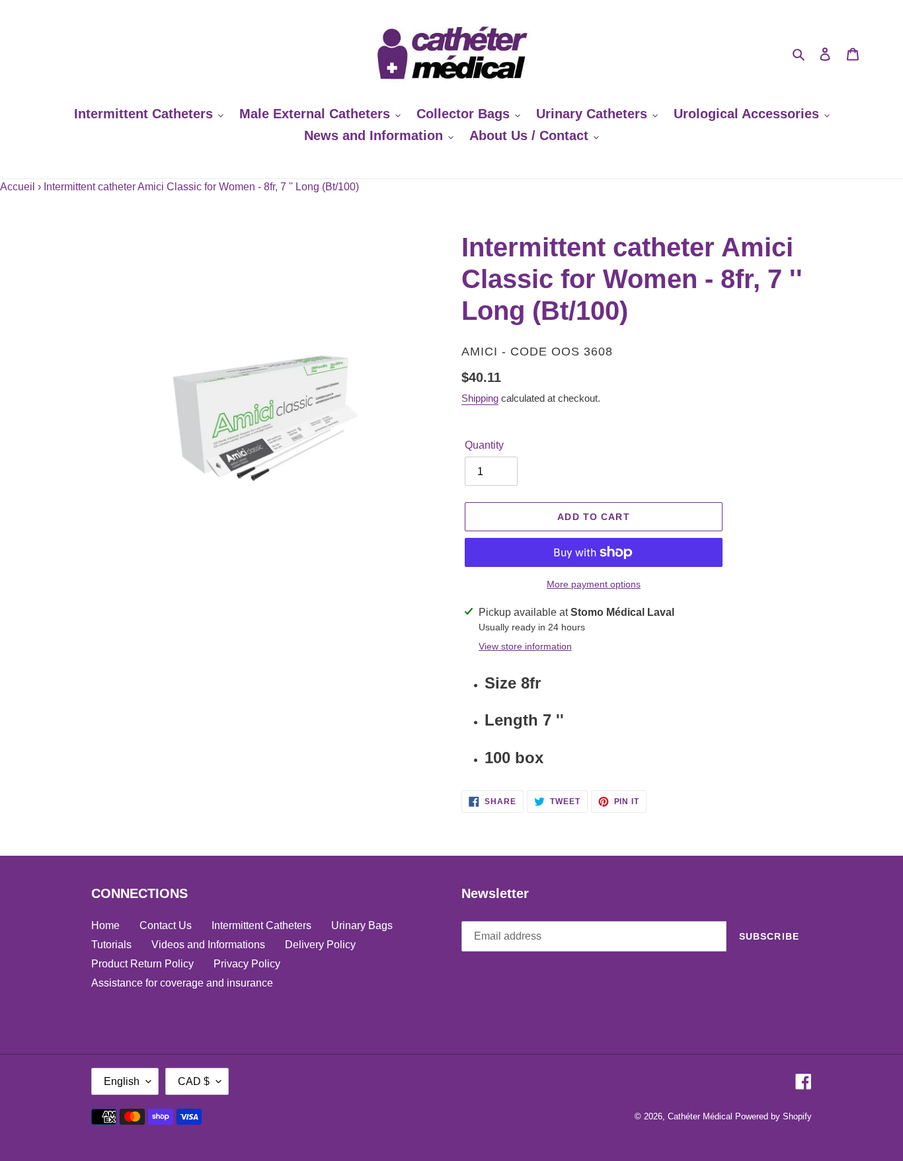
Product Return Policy (142, 963)
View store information (525, 646)
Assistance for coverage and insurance (182, 983)
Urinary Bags (362, 925)
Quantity (484, 445)
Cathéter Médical (700, 1116)
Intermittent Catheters (261, 925)
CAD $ (194, 1081)
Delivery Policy (320, 944)
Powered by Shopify (773, 1116)
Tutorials (111, 944)
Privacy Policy (247, 963)
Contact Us (165, 925)
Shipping (479, 398)
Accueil (17, 186)
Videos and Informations (208, 944)
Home (105, 925)
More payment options (594, 584)
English (121, 1081)
